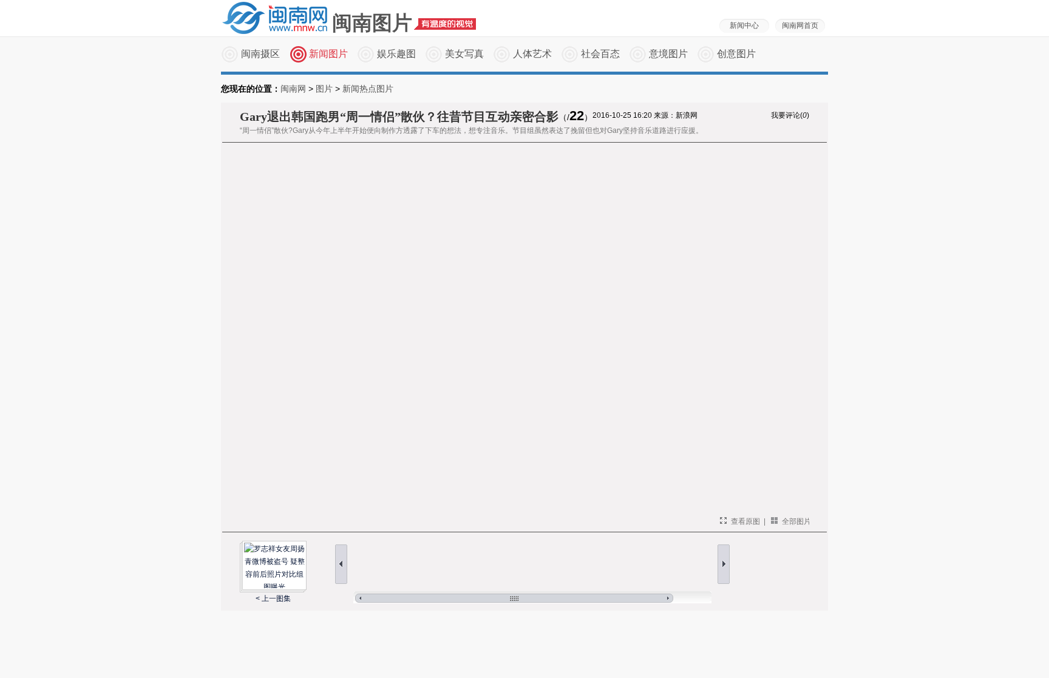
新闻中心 (744, 25)
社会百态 (600, 54)
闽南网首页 (800, 25)
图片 (324, 88)
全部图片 (796, 521)
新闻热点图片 (367, 88)
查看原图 (745, 521)
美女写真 (464, 54)
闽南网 (293, 88)
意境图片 (668, 54)
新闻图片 (328, 54)
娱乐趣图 (396, 54)
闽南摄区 (260, 54)
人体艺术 (532, 54)
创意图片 (736, 54)
